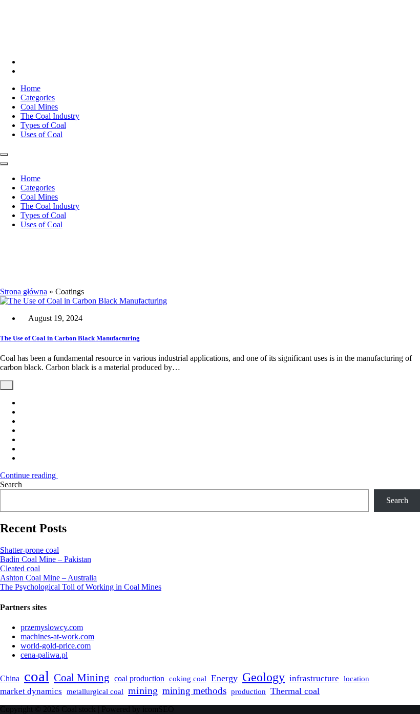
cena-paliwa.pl (44, 655)
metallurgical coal (95, 691)
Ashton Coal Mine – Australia (48, 577)
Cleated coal (20, 568)
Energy (224, 678)
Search (11, 484)
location (356, 678)
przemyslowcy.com (51, 627)
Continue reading (29, 475)
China (9, 678)
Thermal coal (295, 691)
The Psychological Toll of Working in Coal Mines (80, 586)
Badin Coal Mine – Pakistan (45, 559)
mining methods (194, 690)
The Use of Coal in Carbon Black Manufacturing (70, 338)
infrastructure (314, 678)
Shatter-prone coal (29, 550)
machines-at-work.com (57, 636)
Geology (263, 677)
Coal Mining (82, 678)
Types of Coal (43, 125)
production (248, 691)
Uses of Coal (41, 134)
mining (143, 690)
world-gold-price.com (55, 645)
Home (30, 88)
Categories (37, 97)
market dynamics (31, 691)
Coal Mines (39, 106)
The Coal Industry (49, 116)
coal (36, 676)
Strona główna (23, 291)
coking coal (187, 679)
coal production (139, 678)
